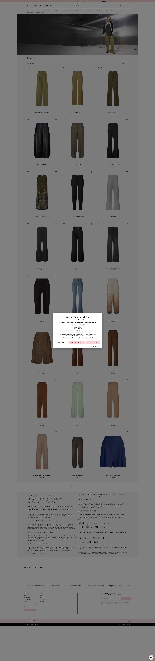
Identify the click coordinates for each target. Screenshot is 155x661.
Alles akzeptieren (93, 342)
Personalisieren (61, 342)
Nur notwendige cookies (77, 342)
